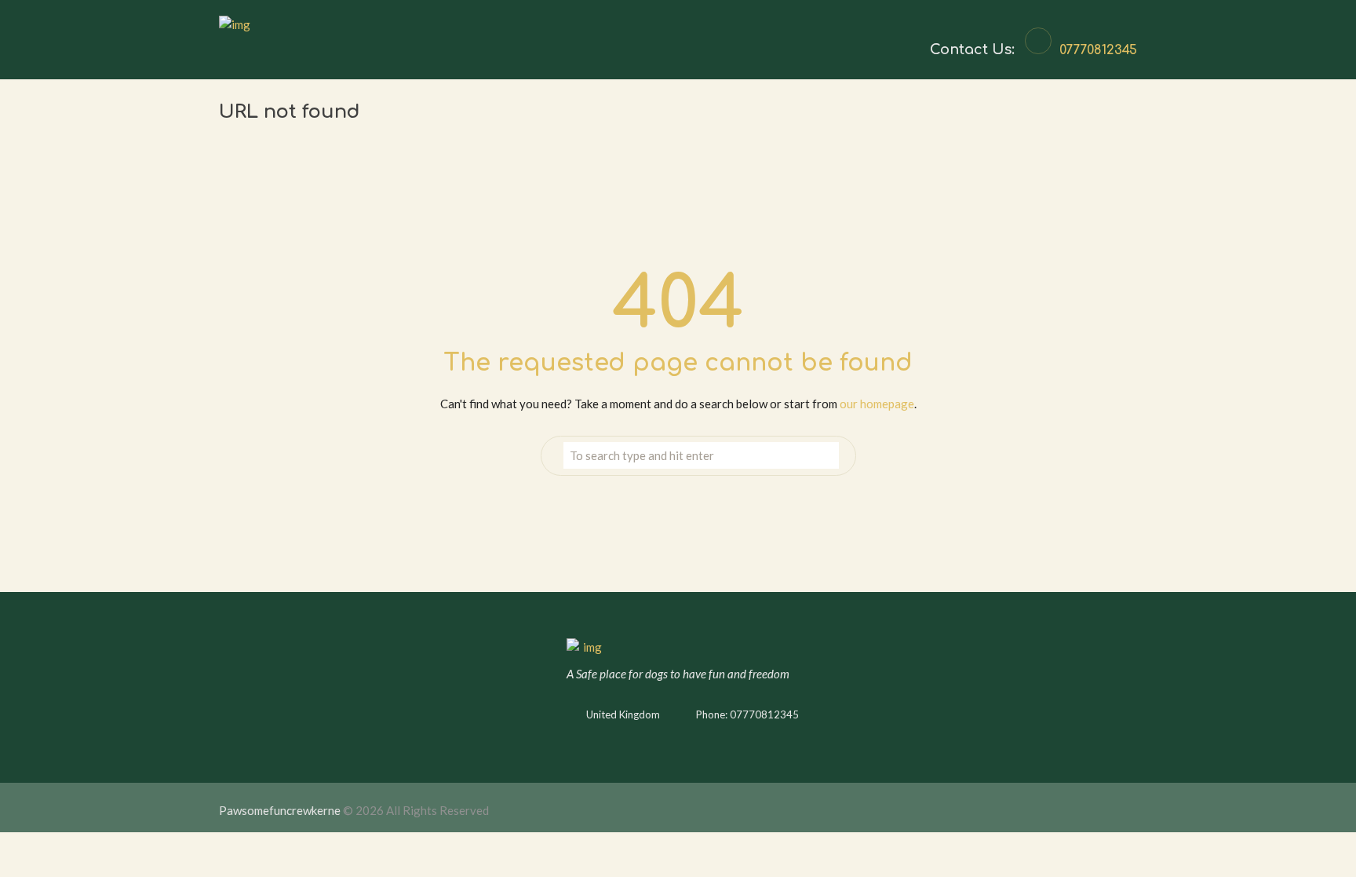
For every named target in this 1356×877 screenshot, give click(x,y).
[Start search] (826, 455)
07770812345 (1098, 50)
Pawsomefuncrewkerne (280, 810)
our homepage (877, 403)
